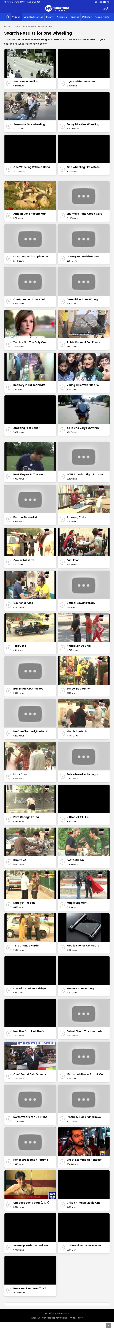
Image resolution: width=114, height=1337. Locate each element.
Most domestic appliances (31, 256)
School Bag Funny (78, 688)
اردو (105, 8)
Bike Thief (19, 860)
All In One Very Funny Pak (83, 428)
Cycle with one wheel (81, 81)
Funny (49, 17)
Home (7, 26)
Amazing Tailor (76, 517)
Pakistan (87, 17)
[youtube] (104, 2)
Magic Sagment (77, 903)
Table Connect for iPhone (83, 342)
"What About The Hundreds (84, 1031)
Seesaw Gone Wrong (80, 988)
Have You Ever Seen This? (29, 1288)
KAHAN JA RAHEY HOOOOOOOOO (77, 817)
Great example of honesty (84, 1160)
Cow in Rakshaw (23, 560)
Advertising (61, 1317)
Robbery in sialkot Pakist (29, 385)
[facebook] (96, 2)
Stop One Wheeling (25, 81)
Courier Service (23, 603)
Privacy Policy (76, 1317)
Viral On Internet (33, 17)
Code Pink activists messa (84, 1245)
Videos (16, 17)
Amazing (62, 17)
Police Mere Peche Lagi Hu (83, 774)
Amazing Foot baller (26, 428)
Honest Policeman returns (30, 1160)
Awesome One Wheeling (29, 124)
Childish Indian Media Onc (83, 1202)
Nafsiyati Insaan (24, 903)
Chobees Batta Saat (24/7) (31, 1202)
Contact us (48, 1317)
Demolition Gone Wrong (82, 299)
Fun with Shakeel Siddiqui (29, 988)
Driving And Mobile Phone (83, 256)
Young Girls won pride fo (83, 385)
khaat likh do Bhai (79, 646)
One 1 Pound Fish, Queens (29, 1074)
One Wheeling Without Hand (31, 167)
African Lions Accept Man (29, 214)
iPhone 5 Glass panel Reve (84, 1117)
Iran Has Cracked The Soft (30, 1031)
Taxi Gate (19, 646)
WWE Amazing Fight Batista (85, 474)
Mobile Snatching (78, 731)
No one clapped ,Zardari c (30, 731)
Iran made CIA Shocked (28, 688)
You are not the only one (29, 342)
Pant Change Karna (26, 817)
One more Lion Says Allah (29, 299)
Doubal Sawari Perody (81, 603)
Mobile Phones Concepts (83, 945)
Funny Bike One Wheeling (83, 124)
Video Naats (102, 17)
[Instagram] (100, 2)
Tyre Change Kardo (26, 945)
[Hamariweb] (57, 8)
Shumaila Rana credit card (84, 214)
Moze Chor (20, 774)
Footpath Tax (75, 860)
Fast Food (73, 560)
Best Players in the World (29, 474)
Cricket (75, 17)
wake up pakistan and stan (31, 1245)
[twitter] (108, 2)
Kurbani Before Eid (25, 517)
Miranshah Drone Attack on (85, 1074)
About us (35, 1317)
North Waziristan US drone (30, 1117)
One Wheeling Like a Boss (83, 167)
